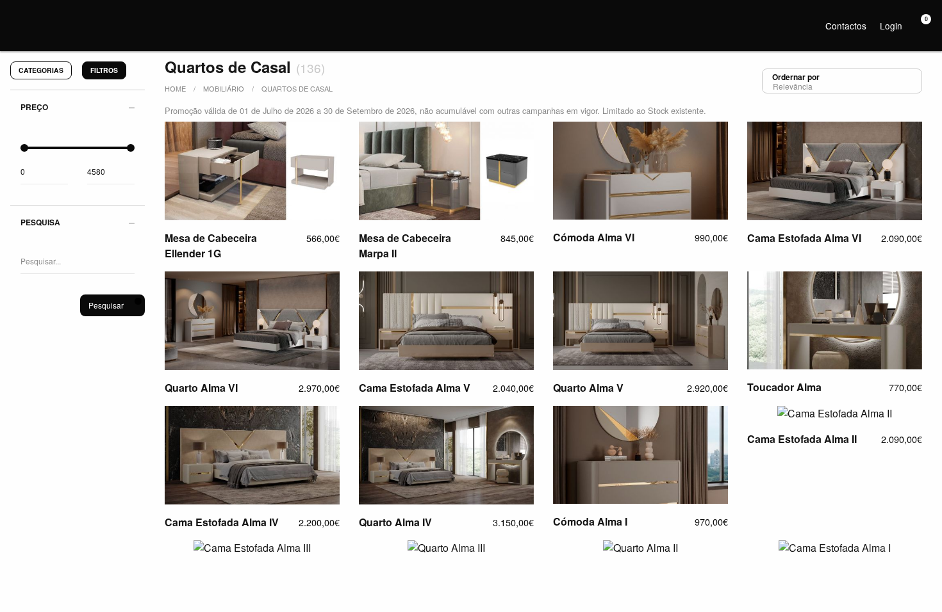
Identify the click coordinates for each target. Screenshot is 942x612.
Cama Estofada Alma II (802, 438)
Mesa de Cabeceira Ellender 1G (211, 245)
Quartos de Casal (297, 88)
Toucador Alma (784, 387)
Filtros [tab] (104, 70)
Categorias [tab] (41, 70)
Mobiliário (223, 88)
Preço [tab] (34, 107)
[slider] (24, 148)
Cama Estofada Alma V (414, 387)
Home (175, 88)
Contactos (845, 25)
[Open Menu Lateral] (16, 16)
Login (891, 25)
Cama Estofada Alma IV (222, 522)
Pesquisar (106, 305)
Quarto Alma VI (201, 387)
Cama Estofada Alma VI (804, 237)
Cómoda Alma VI (593, 237)
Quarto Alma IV (395, 522)
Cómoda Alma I (590, 521)
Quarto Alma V (588, 387)
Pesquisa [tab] (40, 222)
